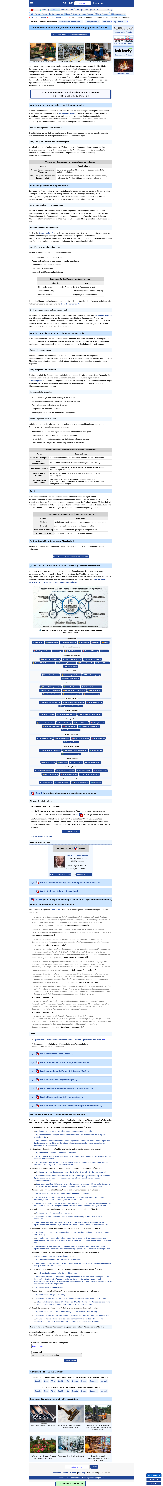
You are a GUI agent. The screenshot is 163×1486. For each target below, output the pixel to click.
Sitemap (81, 1473)
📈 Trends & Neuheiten (92, 762)
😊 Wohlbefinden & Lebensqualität (74, 690)
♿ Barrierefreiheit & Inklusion (91, 687)
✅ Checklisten (62, 762)
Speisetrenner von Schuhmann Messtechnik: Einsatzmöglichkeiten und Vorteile (68, 1040)
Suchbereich (36, 1352)
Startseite (57, 1473)
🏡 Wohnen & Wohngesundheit (50, 687)
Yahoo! (104, 1381)
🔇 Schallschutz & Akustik (69, 774)
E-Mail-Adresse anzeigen (60, 874)
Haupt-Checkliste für (49, 1287)
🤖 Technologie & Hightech (65, 770)
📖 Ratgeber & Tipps (48, 762)
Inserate (67, 9)
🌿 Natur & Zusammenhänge (71, 754)
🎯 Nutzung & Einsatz (97, 723)
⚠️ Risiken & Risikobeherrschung (43, 663)
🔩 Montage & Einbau (71, 742)
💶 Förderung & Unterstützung (89, 726)
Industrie (106, 22)
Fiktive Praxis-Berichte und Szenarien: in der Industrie (62, 1194)
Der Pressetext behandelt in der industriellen (59, 1260)
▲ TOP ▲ (154, 1479)
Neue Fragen (87, 14)
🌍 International (96, 782)
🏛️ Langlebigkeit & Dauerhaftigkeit (70, 706)
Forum (49, 14)
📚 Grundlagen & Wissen (42, 651)
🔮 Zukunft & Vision (100, 770)
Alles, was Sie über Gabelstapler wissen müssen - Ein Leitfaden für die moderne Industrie (98, 1428)
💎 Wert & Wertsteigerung (91, 675)
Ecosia (75, 1381)
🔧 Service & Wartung (81, 723)
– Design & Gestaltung (50, 1295)
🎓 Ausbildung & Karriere (80, 782)
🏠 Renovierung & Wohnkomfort (73, 702)
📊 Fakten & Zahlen (76, 762)
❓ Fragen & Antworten (68, 642)
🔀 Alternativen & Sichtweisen (50, 659)
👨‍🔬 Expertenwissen (52, 642)
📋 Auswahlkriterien (70, 666)
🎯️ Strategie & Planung (90, 651)
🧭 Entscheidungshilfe (85, 663)
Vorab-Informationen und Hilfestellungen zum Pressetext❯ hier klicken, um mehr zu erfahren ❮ (72, 94)
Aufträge (79, 9)
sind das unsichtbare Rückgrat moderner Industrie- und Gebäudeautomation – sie (72, 1315)
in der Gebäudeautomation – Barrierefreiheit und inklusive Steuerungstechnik (71, 1172)
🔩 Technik (104, 651)
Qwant (83, 1381)
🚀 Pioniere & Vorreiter (84, 770)
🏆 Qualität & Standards (72, 651)
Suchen (94, 1467)
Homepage (93, 9)
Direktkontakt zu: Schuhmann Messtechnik (70, 556)
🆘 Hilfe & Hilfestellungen (80, 738)
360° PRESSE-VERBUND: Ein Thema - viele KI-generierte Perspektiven (67, 580)
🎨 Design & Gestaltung (91, 694)
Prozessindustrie (66, 113)
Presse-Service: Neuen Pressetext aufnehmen (71, 35)
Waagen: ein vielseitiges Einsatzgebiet (71, 1456)
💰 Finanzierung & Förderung (71, 675)
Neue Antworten (72, 14)
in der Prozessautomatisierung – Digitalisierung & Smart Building (66, 1312)
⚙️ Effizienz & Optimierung (70, 678)
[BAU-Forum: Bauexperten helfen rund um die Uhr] (31, 13)
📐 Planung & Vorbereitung (45, 723)
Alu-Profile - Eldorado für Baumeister (43, 1425)
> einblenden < (154, 1475)
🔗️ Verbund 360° (38, 642)
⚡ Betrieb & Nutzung (64, 723)
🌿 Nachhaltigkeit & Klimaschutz (50, 750)
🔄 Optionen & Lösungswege (72, 659)
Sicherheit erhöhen (69, 304)
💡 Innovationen (84, 642)
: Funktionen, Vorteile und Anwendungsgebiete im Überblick (64, 1131)
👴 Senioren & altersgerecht (72, 694)
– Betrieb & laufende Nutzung (53, 1213)
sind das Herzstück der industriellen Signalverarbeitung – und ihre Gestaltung (71, 1298)
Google (38, 1381)
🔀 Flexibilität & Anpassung (51, 726)
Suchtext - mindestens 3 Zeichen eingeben (49, 1343)
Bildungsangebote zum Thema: (54, 1256)
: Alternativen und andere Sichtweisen (56, 1153)
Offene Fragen (101, 14)
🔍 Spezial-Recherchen (62, 782)
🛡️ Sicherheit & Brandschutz (66, 714)
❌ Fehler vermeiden (98, 738)
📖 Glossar (95, 642)
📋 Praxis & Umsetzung (44, 738)
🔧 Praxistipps (57, 651)
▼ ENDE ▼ (154, 1483)
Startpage (94, 1381)
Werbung (108, 9)
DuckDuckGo (63, 1381)
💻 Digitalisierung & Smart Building (89, 714)
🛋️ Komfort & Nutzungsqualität (50, 690)
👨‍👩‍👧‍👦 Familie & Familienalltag (51, 694)
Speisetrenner (120, 22)
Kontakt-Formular (84, 874)
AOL (53, 1381)
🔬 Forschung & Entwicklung (44, 770)
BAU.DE (68, 3)
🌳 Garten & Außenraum (71, 687)
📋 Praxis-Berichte (46, 782)
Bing (46, 1381)
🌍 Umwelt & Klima (96, 750)
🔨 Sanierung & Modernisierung (50, 702)
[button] (71, 831)
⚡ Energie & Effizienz (47, 714)
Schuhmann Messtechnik (70, 22)
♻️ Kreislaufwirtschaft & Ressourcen (75, 750)
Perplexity (55, 910)
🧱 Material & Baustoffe (94, 702)
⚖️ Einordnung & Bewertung (66, 663)
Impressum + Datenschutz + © (81, 1478)
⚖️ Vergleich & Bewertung (92, 659)
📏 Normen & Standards (50, 774)
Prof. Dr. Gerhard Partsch (41, 836)
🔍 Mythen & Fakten (102, 663)
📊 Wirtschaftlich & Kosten (50, 675)
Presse (55, 9)
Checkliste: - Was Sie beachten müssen (57, 1273)
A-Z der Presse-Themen (58, 18)
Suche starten (70, 1360)
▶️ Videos (105, 642)
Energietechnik (92, 22)
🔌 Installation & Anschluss (71, 730)
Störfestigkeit (35, 380)
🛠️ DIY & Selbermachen (61, 738)
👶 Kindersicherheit (94, 690)
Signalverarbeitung (103, 315)
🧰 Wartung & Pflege (69, 726)
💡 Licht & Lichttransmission (89, 774)
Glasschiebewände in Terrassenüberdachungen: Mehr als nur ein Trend (98, 1458)
